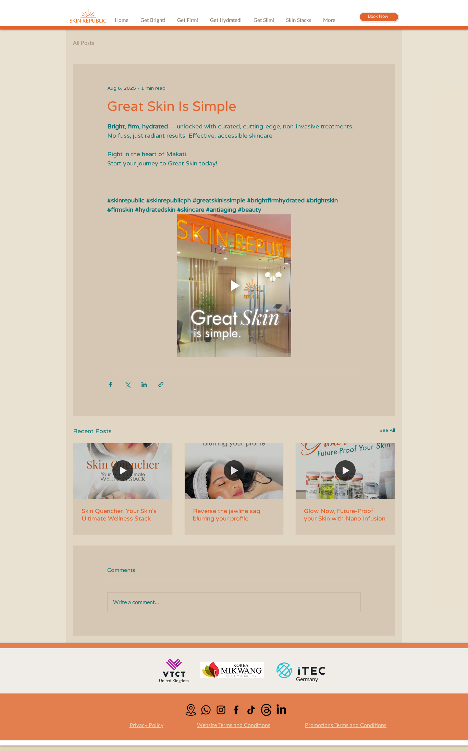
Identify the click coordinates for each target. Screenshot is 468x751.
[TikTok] (251, 710)
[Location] (191, 710)
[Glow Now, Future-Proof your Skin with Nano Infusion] (345, 471)
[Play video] (234, 285)
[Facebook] (236, 710)
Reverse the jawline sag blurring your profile (226, 514)
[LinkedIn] (281, 710)
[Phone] (206, 710)
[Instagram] (221, 710)
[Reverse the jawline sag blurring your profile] (234, 471)
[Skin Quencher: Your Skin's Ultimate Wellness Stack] (122, 471)
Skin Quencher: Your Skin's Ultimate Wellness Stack (119, 514)
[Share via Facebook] (110, 384)
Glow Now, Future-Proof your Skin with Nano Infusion (344, 514)
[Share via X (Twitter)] (127, 384)
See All (387, 430)
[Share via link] (161, 384)
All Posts (83, 43)
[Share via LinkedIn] (144, 384)
